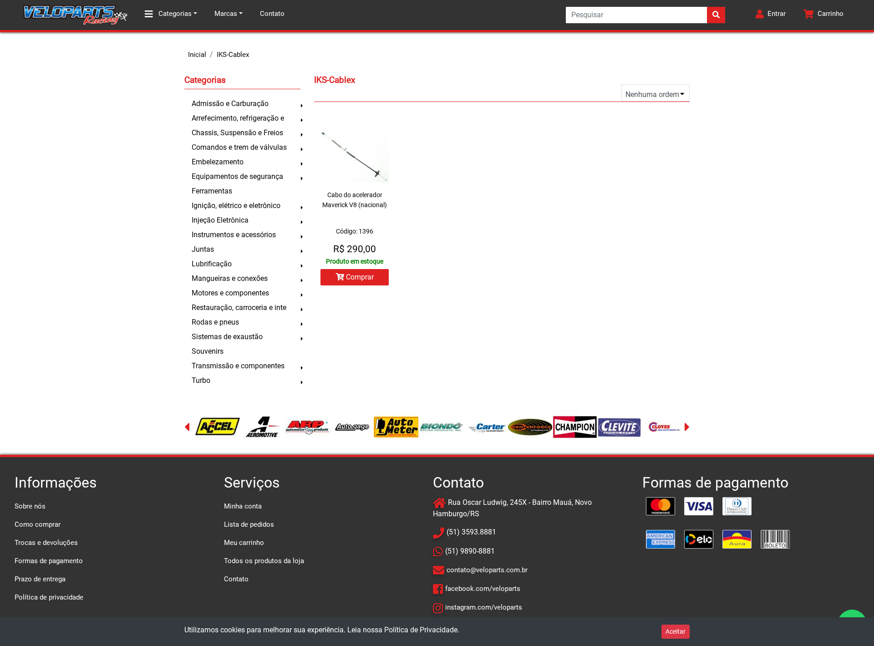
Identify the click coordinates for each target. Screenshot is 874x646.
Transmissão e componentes (238, 365)
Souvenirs (208, 351)
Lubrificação (212, 263)
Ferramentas (212, 191)
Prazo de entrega (40, 579)
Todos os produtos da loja (264, 561)
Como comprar (38, 524)
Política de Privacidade (420, 630)
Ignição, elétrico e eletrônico (236, 205)
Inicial (197, 55)
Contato (272, 14)
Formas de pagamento (49, 561)
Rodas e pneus (215, 322)
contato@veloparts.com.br (487, 570)
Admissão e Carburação (230, 103)
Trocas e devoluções (46, 543)
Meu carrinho (244, 543)
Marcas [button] (225, 14)
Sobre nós (30, 506)
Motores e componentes (230, 293)
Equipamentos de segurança (237, 176)
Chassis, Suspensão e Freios (237, 132)
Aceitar (676, 631)
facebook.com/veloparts (482, 589)
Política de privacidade (49, 597)
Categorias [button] (174, 14)
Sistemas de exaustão (227, 336)
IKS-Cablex (233, 55)
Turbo (201, 380)
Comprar (359, 277)
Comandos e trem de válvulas (239, 147)
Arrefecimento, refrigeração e (238, 118)
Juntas (203, 249)
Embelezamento (218, 162)
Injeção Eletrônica (220, 220)
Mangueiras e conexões (230, 278)
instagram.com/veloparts (483, 607)
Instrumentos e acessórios (234, 234)
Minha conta (243, 506)
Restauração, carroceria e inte (239, 307)
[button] (770, 15)
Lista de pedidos (249, 524)
